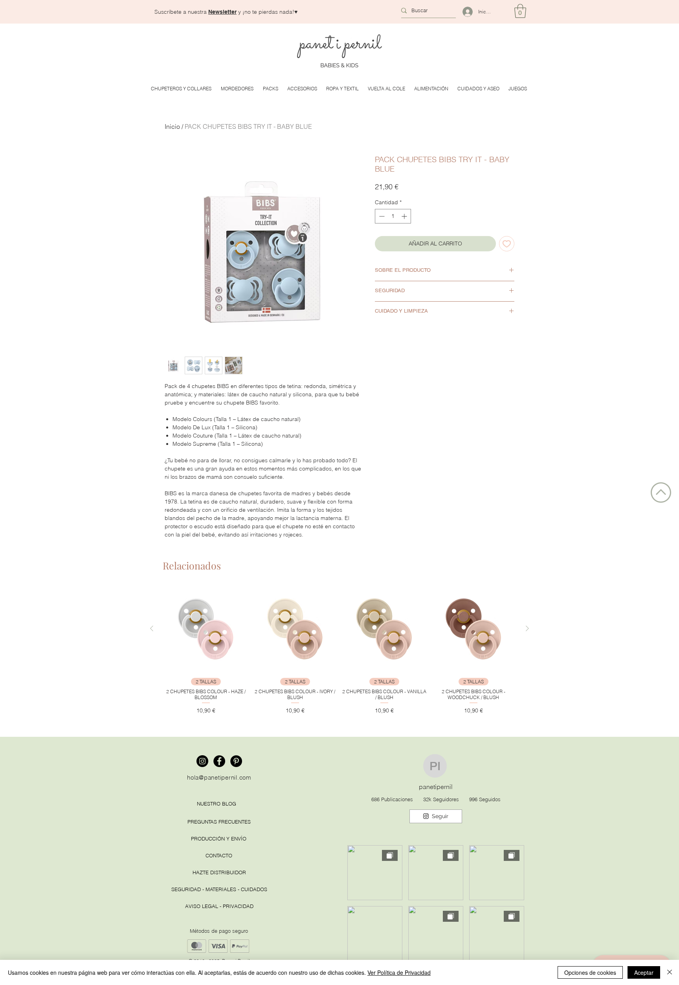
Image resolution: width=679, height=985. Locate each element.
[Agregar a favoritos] (506, 243)
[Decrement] (381, 216)
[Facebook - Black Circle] (219, 761)
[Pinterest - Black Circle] (236, 761)
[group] (339, 650)
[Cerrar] (669, 972)
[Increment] (405, 216)
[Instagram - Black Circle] (202, 761)
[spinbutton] (393, 216)
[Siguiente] (527, 628)
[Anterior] (151, 628)
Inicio (172, 126)
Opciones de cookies (590, 972)
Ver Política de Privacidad (399, 972)
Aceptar (643, 972)
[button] (222, 12)
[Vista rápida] (206, 629)
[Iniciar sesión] (464, 11)
